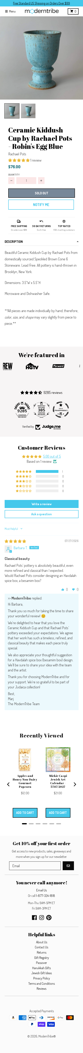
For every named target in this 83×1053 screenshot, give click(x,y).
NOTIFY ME (41, 204)
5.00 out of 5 (52, 456)
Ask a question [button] (41, 514)
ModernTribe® (47, 1036)
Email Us (41, 890)
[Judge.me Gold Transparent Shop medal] (42, 410)
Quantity (14, 174)
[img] (15, 541)
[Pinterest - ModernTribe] (49, 917)
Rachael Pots (17, 154)
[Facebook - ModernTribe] (34, 917)
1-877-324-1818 (45, 896)
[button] (41, 58)
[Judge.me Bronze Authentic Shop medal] (62, 410)
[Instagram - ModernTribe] (41, 917)
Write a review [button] (42, 504)
